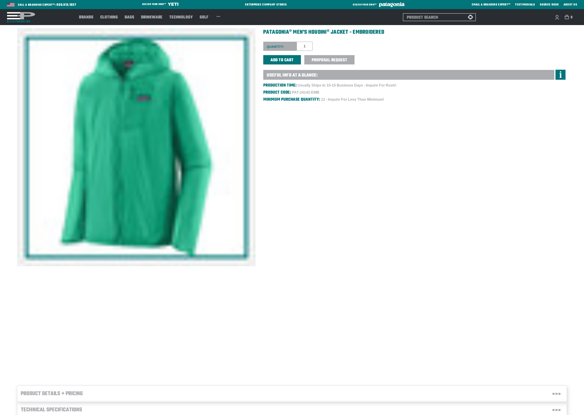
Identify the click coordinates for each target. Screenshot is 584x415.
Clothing (109, 17)
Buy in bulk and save (368, 57)
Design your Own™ (154, 4)
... (218, 16)
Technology (181, 17)
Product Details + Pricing (52, 394)
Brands (86, 17)
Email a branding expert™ (491, 5)
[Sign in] (557, 17)
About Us (570, 5)
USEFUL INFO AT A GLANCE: (292, 75)
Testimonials (525, 5)
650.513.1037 (66, 5)
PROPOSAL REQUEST (329, 60)
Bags (129, 17)
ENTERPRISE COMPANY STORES (266, 4)
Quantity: (275, 47)
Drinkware (151, 17)
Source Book (549, 5)
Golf (204, 17)
